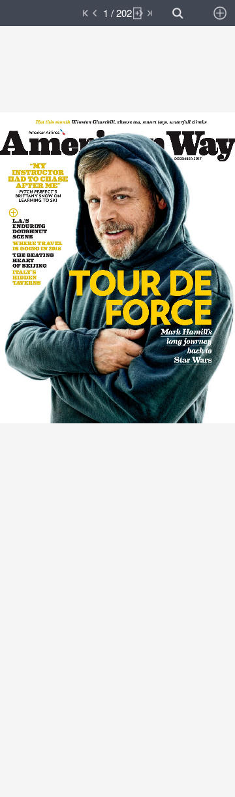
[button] (64, 13)
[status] (117, 13)
